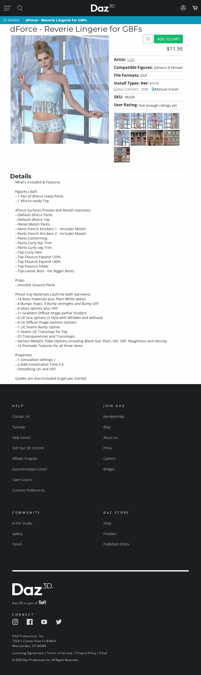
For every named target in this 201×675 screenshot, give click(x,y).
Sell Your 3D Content (28, 448)
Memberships (114, 416)
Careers (109, 458)
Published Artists (116, 544)
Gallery (17, 533)
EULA (103, 653)
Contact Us (20, 416)
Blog (106, 427)
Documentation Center (30, 469)
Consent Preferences (28, 490)
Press (107, 448)
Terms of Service (60, 653)
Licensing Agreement (28, 653)
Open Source (22, 479)
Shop (107, 523)
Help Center (21, 437)
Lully (131, 59)
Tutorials (18, 427)
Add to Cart (168, 39)
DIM (144, 89)
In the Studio (22, 523)
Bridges (109, 469)
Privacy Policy (86, 653)
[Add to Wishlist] (148, 39)
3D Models (11, 20)
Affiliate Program (24, 458)
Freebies (110, 533)
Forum (17, 544)
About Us (110, 437)
